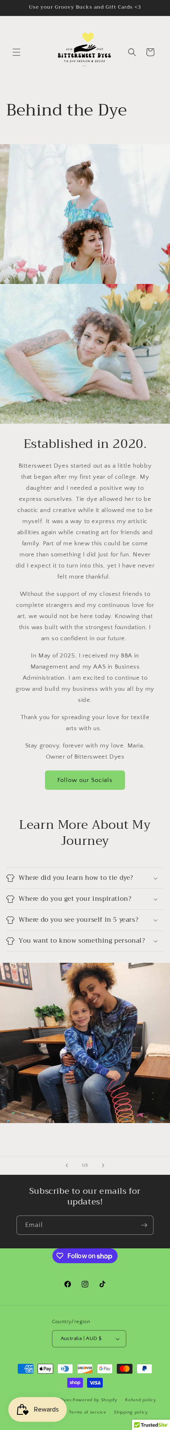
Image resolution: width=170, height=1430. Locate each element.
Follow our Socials (85, 780)
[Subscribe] (144, 1225)
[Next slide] (103, 1165)
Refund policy (140, 1400)
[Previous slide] (67, 1165)
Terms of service (87, 1412)
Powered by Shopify (95, 1399)
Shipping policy (131, 1412)
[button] (16, 52)
